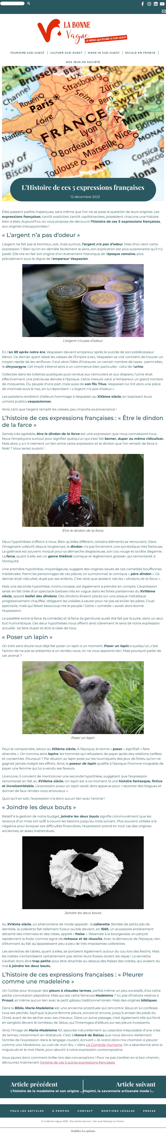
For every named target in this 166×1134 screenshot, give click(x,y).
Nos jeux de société (83, 62)
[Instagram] (149, 4)
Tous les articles (27, 1111)
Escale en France (140, 52)
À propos (60, 1111)
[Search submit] (28, 3)
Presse (149, 1111)
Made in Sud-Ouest (104, 52)
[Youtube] (162, 4)
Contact (85, 1111)
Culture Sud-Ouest (66, 52)
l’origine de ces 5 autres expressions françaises (77, 1062)
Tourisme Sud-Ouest (27, 52)
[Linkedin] (155, 4)
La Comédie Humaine (104, 1045)
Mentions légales (118, 1111)
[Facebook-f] (142, 4)
